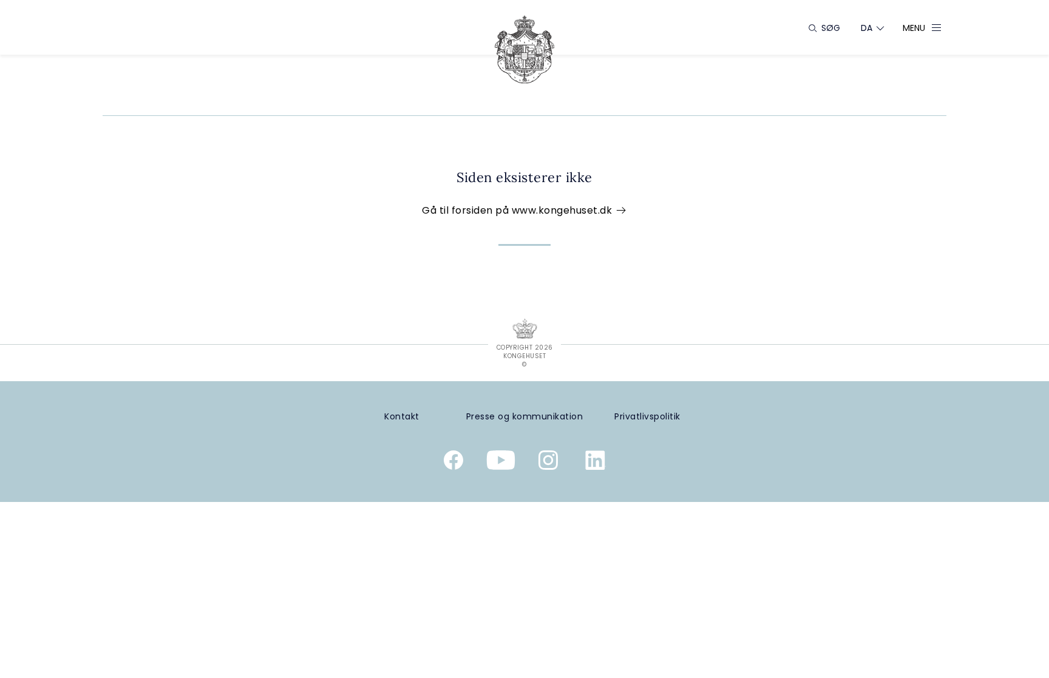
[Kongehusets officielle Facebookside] (453, 462)
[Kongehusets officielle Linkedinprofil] (595, 462)
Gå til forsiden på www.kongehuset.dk (518, 210)
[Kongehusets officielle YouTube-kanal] (500, 462)
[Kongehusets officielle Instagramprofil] (548, 462)
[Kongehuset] (524, 49)
